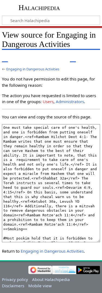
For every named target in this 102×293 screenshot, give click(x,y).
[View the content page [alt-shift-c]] (5, 58)
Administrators (70, 101)
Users (48, 101)
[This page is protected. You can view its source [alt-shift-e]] (73, 58)
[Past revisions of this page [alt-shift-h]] (83, 58)
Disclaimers (13, 285)
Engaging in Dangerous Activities (32, 69)
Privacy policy (15, 279)
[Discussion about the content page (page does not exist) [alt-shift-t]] (17, 58)
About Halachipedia (51, 279)
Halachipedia (39, 7)
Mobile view (40, 285)
